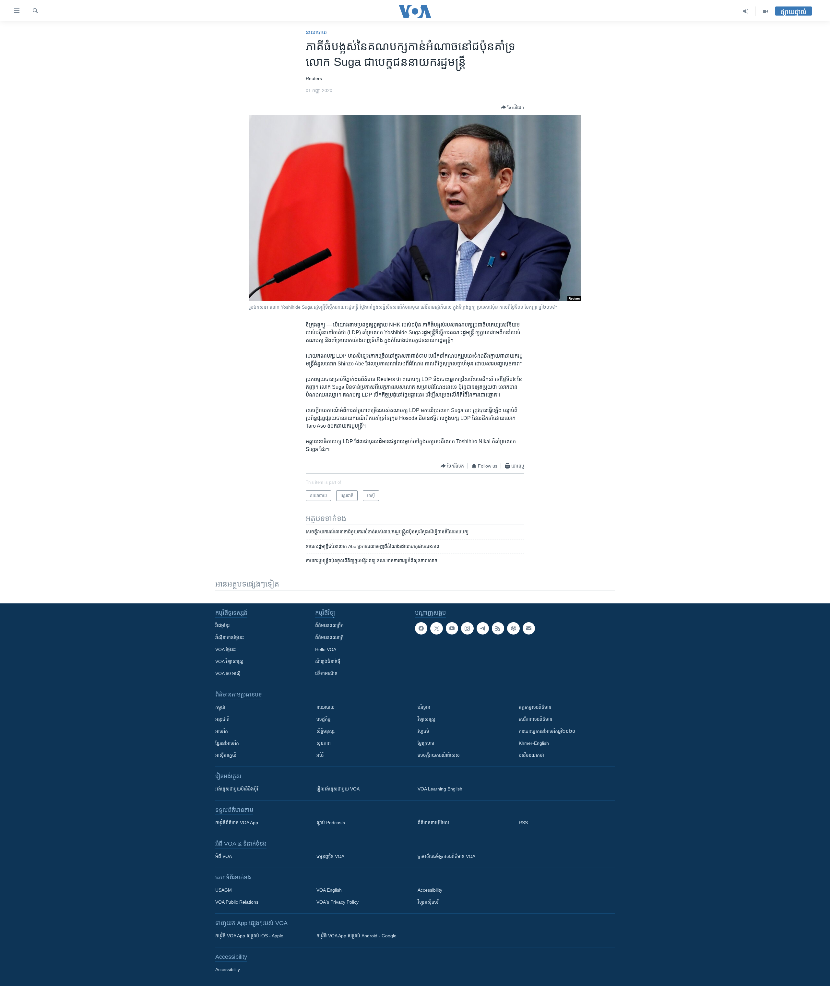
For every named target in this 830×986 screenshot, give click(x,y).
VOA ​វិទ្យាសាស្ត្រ (229, 661)
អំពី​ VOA (223, 856)
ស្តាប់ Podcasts (330, 822)
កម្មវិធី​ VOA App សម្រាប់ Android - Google (356, 935)
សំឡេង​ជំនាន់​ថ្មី (327, 661)
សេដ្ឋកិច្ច (323, 719)
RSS (523, 822)
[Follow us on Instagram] (467, 628)
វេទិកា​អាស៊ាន (326, 673)
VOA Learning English (440, 788)
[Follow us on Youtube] (452, 628)
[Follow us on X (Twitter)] (436, 628)
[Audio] (746, 11)
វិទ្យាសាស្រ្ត (426, 719)
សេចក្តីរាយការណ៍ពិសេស (439, 755)
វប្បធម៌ (423, 731)
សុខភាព (323, 743)
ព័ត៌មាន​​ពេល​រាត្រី (329, 637)
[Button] (512, 107)
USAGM (223, 890)
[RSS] (498, 628)
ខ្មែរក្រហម (426, 743)
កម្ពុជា (220, 707)
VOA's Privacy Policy (337, 902)
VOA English (329, 890)
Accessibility (430, 890)
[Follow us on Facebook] (421, 628)
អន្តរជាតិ (222, 719)
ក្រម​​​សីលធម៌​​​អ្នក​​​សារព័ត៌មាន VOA (446, 856)
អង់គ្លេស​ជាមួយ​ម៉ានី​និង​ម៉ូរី (236, 788)
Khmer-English (534, 743)
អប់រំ (320, 755)
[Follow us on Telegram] (483, 628)
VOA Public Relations (236, 902)
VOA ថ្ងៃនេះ (225, 649)
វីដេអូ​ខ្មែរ (222, 625)
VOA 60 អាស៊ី (228, 673)
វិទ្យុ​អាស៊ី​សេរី (428, 902)
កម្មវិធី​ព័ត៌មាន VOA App (236, 822)
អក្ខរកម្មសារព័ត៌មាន (535, 707)
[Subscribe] (529, 628)
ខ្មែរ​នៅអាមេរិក (227, 743)
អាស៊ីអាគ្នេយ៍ (225, 755)
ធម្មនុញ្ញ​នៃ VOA (330, 856)
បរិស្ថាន (424, 707)
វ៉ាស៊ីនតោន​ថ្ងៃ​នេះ (229, 637)
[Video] (765, 11)
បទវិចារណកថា (531, 755)
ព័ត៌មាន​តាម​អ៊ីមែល (433, 822)
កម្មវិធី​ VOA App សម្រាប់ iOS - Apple (249, 935)
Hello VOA (325, 649)
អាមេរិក (221, 731)
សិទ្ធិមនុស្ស (325, 731)
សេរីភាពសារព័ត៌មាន (535, 719)
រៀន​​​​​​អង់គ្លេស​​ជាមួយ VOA (338, 788)
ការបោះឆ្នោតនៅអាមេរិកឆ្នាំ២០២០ (547, 731)
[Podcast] (513, 628)
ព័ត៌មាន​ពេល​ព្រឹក (329, 625)
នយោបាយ (316, 32)
